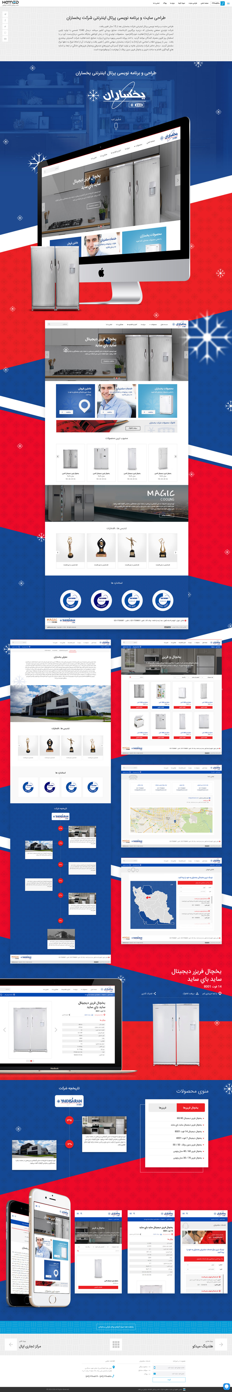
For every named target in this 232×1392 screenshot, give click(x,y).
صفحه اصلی (204, 3)
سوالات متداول (142, 1370)
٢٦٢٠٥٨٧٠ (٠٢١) (106, 1376)
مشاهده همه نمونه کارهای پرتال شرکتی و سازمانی (116, 1326)
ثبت (169, 1379)
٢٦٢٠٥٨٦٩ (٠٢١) (92, 1376)
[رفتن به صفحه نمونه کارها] (116, 1344)
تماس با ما (156, 3)
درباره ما (172, 3)
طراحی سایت (193, 3)
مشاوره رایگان (143, 1366)
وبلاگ (165, 3)
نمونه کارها (181, 3)
